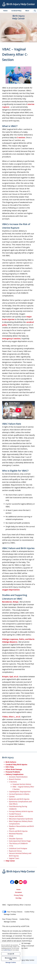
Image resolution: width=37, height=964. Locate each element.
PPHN (11, 836)
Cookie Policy (29, 912)
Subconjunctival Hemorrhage (20, 841)
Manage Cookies (10, 914)
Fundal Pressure (15, 814)
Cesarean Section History (21, 784)
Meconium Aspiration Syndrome (21, 819)
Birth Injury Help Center (25, 960)
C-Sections (13, 782)
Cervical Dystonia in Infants (19, 794)
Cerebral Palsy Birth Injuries (16, 764)
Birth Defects (11, 762)
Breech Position (15, 779)
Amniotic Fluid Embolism (18, 777)
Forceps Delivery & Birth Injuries (21, 811)
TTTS (11, 846)
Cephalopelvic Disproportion (19, 792)
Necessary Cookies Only (11, 958)
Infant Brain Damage (14, 769)
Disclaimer (18, 892)
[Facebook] (12, 882)
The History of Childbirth (18, 843)
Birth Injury (8, 757)
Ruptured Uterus (15, 851)
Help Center (10, 861)
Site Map (18, 898)
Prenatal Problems (13, 772)
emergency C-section (11, 338)
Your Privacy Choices (14, 912)
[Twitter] (16, 882)
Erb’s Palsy (10, 767)
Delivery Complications (14, 774)
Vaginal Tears (14, 858)
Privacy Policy (18, 895)
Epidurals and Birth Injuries (19, 799)
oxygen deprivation (11, 590)
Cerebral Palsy (16, 11)
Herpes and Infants (16, 816)
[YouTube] (21, 882)
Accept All (11, 954)
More (27, 11)
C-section (21, 137)
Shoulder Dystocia (15, 839)
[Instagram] (25, 882)
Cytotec (12, 797)
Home (5, 11)
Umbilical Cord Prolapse (18, 848)
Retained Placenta (15, 834)
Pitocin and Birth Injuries (18, 831)
